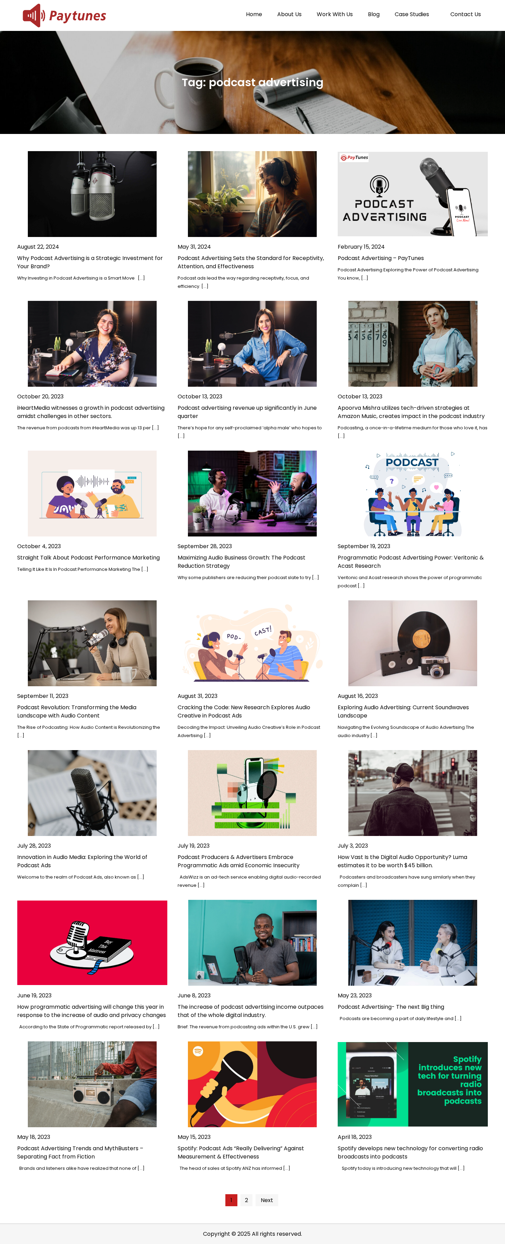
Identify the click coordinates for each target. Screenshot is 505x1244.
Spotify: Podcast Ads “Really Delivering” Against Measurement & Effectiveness (241, 1152)
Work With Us (335, 14)
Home (254, 14)
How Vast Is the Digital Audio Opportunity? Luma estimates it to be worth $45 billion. (402, 861)
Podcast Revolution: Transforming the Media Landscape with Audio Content (76, 711)
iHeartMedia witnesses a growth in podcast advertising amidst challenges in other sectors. (91, 412)
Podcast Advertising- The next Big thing (391, 1007)
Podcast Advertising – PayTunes (381, 258)
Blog (374, 14)
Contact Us (465, 14)
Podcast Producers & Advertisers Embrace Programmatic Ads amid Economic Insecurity (239, 861)
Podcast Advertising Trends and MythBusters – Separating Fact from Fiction (80, 1152)
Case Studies (412, 14)
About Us (289, 14)
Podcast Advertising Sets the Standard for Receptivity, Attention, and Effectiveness (251, 262)
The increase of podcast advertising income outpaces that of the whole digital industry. (251, 1011)
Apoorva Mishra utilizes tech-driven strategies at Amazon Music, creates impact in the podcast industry (411, 412)
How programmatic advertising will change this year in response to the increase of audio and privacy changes (91, 1011)
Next (267, 1200)
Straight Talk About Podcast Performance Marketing (88, 558)
